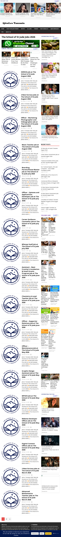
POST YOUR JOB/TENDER (13, 28)
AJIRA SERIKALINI (55, 28)
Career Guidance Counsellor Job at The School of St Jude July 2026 (30, 222)
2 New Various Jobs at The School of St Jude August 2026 (30, 97)
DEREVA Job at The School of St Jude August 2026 (28, 74)
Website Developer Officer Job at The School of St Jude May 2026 (30, 422)
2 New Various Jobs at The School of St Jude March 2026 (30, 471)
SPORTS (23, 28)
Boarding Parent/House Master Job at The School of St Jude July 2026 (31, 170)
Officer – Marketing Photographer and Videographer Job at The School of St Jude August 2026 (29, 122)
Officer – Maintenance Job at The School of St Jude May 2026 (30, 349)
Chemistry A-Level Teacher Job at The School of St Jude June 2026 (30, 299)
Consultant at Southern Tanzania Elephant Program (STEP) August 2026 (49, 201)
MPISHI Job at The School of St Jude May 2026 (30, 398)
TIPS (2, 32)
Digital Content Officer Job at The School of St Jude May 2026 (30, 447)
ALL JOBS (29, 28)
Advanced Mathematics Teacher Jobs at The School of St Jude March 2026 (30, 495)
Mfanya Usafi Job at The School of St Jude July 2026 (30, 246)
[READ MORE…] (25, 89)
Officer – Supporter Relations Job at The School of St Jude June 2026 (30, 324)
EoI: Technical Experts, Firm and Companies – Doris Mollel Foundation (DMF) (49, 168)
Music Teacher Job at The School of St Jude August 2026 (30, 147)
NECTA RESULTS (44, 28)
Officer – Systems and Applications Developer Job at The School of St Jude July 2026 (30, 196)
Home (2, 28)
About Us (8, 32)
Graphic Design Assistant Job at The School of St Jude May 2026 (30, 374)
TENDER (36, 28)
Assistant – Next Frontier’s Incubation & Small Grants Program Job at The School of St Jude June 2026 (30, 272)
